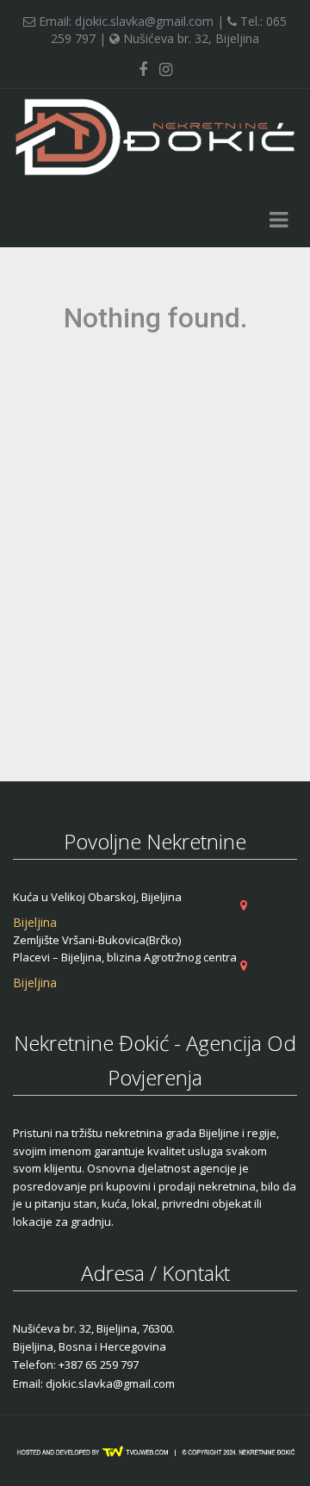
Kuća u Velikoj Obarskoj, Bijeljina (97, 897)
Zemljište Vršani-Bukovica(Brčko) (97, 940)
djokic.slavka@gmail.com (144, 21)
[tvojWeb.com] (155, 1451)
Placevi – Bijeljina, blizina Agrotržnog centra (125, 957)
